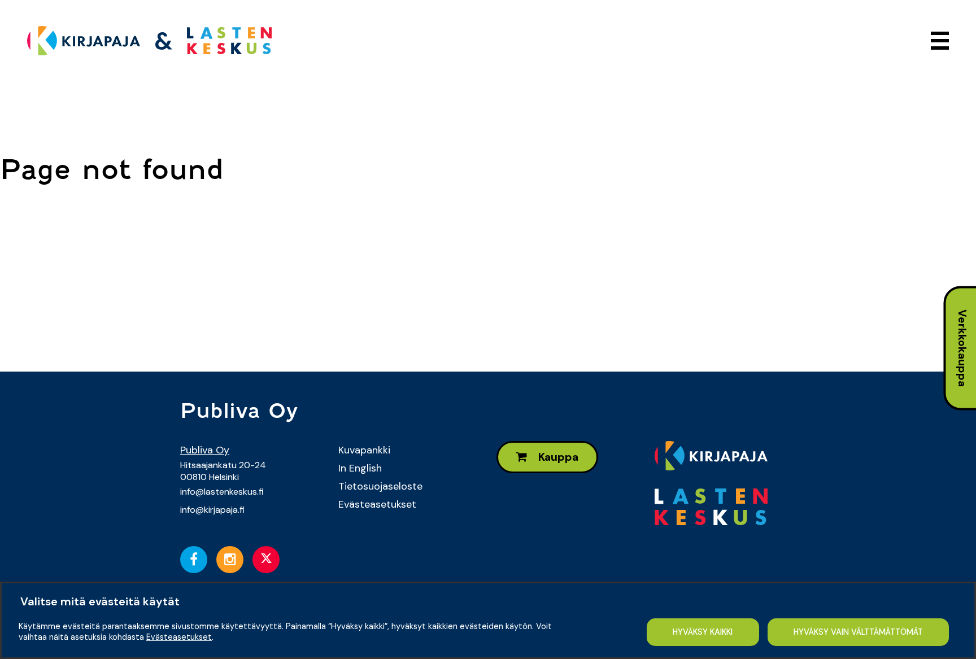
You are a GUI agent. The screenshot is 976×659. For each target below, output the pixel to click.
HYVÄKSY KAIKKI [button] (703, 632)
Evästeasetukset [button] (179, 637)
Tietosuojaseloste (380, 486)
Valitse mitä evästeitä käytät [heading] (100, 601)
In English (360, 468)
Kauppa (557, 457)
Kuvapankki (364, 450)
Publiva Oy (204, 450)
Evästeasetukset (377, 504)
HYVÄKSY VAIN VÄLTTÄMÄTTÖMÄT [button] (858, 632)
